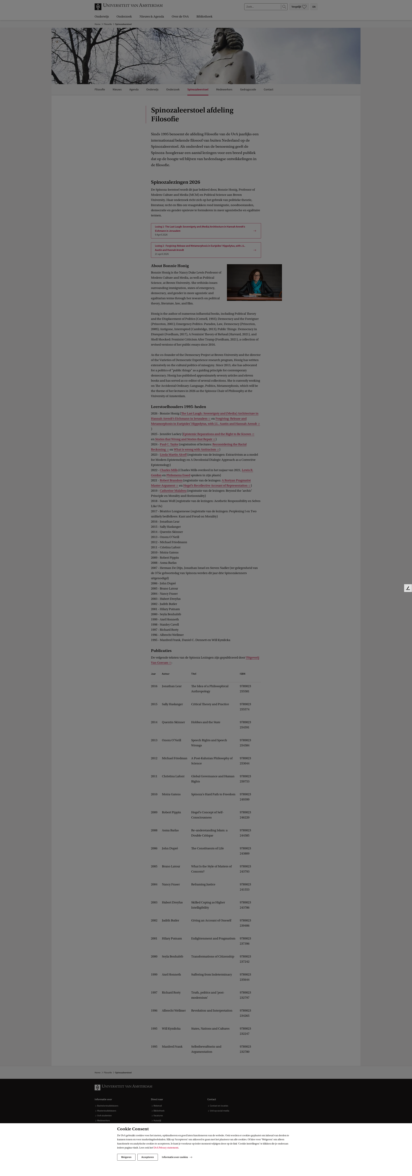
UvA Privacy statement (166, 1147)
